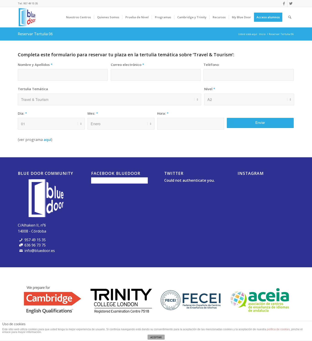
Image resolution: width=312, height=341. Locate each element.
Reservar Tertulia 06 (35, 33)
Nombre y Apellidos (35, 64)
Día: (22, 113)
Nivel (209, 89)
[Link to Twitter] (290, 3)
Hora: (163, 113)
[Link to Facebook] (283, 3)
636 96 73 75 (35, 245)
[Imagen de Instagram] (247, 186)
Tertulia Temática (33, 89)
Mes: (92, 113)
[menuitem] (78, 17)
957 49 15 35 (30, 3)
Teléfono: (211, 64)
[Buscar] (289, 17)
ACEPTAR (156, 337)
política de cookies (278, 329)
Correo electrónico (127, 64)
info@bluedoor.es (39, 250)
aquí (47, 139)
